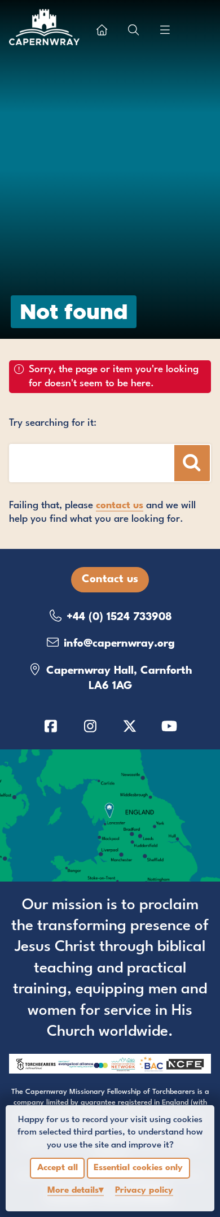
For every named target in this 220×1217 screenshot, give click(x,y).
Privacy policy (144, 1190)
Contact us (110, 579)
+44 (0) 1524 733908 (117, 617)
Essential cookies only (138, 1167)
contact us (119, 506)
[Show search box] (133, 29)
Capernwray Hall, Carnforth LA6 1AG (117, 678)
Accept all (57, 1167)
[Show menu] (165, 29)
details (73, 1190)
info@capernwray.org (117, 643)
